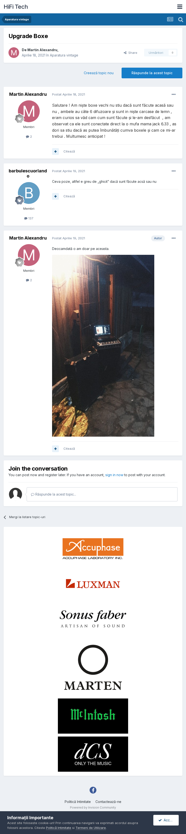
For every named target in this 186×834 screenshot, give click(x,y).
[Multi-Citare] (55, 151)
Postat (68, 94)
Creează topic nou (99, 73)
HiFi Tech (16, 6)
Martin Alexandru (42, 50)
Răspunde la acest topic (152, 73)
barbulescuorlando (28, 173)
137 (30, 218)
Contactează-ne (108, 802)
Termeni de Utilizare (91, 828)
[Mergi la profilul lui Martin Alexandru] (13, 52)
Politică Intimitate (78, 802)
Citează (69, 151)
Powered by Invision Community (93, 807)
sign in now (114, 475)
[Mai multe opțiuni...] (173, 94)
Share (131, 53)
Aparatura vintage (64, 55)
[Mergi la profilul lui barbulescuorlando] (29, 193)
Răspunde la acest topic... (55, 494)
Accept (168, 820)
